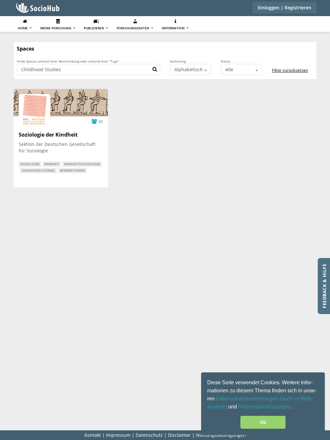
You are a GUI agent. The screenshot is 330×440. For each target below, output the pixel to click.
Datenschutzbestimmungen (248, 398)
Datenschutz (149, 435)
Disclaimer (179, 435)
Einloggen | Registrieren (284, 8)
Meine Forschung (56, 28)
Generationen (72, 170)
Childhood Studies (38, 170)
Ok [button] (263, 422)
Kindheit (51, 164)
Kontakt (92, 435)
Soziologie (30, 164)
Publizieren (94, 28)
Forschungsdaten (133, 28)
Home (23, 28)
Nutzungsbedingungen (264, 406)
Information (174, 28)
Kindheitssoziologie (82, 164)
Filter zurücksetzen (290, 70)
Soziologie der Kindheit (48, 134)
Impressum (118, 435)
